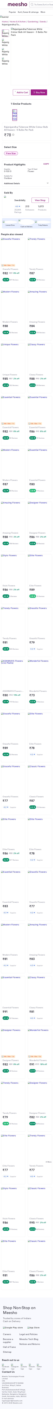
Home (5, 21)
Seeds (43, 21)
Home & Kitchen (18, 21)
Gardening (33, 21)
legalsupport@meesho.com (12, 1401)
